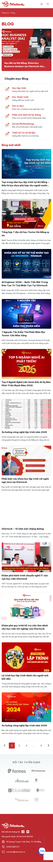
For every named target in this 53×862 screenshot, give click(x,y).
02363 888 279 (12, 847)
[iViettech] (14, 4)
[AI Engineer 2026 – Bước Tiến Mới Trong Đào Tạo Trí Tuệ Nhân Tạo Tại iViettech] (26, 263)
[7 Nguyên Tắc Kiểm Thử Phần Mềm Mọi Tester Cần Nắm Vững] (26, 313)
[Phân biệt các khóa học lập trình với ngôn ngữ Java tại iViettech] (26, 460)
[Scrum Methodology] (6, 125)
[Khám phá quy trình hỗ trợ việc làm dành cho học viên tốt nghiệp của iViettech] (26, 607)
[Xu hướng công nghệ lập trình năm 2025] (26, 413)
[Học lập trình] (6, 89)
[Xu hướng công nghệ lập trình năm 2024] (26, 707)
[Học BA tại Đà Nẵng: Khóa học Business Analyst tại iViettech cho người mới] (26, 44)
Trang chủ (5, 13)
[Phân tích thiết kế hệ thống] (6, 116)
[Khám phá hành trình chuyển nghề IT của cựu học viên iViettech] (26, 557)
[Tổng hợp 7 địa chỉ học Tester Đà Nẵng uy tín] (26, 213)
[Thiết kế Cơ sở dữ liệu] (6, 134)
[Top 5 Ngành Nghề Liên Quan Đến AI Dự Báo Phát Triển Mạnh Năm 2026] (26, 363)
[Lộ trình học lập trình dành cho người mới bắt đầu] (26, 657)
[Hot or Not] (6, 107)
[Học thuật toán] (6, 98)
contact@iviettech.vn (15, 852)
